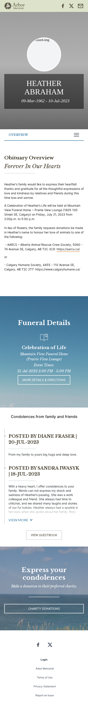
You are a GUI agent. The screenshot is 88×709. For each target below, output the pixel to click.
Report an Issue (44, 695)
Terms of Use (45, 677)
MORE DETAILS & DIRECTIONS (44, 380)
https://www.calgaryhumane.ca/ (57, 269)
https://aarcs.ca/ (68, 249)
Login (44, 659)
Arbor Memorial (45, 668)
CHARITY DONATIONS (44, 608)
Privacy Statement (45, 686)
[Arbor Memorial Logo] (14, 6)
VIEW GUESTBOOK (44, 535)
